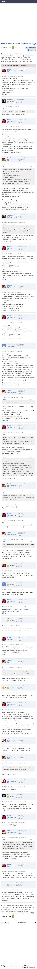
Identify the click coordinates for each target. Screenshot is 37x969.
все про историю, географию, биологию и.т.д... (15, 58)
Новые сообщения (6, 43)
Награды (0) (19, 566)
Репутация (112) (21, 159)
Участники (16, 43)
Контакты (25, 967)
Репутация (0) (21, 70)
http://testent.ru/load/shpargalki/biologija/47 (18, 609)
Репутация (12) (19, 345)
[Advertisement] (18, 23)
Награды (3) (20, 71)
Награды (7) (20, 160)
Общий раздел (11, 58)
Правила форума (26, 43)
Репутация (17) (19, 101)
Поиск (34, 43)
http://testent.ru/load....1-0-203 (10, 310)
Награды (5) (19, 102)
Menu (3, 1)
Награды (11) (19, 347)
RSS (34, 44)
